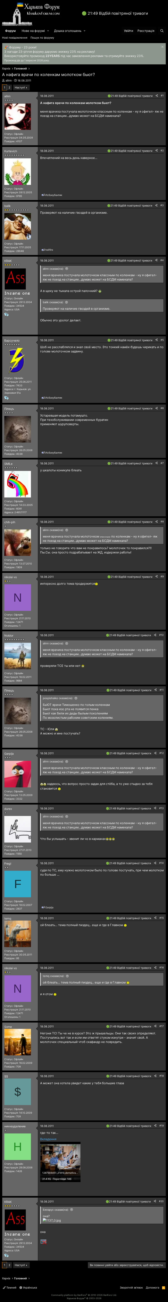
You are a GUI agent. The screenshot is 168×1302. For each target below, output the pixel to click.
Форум (10, 31)
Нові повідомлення (14, 37)
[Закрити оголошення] (162, 47)
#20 (161, 1201)
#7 (162, 463)
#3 (162, 205)
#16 (161, 967)
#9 (162, 576)
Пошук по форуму (42, 37)
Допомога (152, 1287)
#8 (162, 521)
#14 (161, 862)
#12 (161, 752)
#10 (161, 634)
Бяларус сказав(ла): (56, 1209)
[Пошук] (162, 31)
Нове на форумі (33, 31)
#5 (162, 339)
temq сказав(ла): (54, 976)
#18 (161, 1075)
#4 (162, 260)
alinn (9, 80)
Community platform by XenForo (84, 1295)
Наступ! (20, 87)
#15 (161, 917)
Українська (29, 1287)
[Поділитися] (156, 95)
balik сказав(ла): (53, 302)
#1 (162, 95)
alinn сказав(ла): (53, 268)
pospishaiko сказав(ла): (58, 698)
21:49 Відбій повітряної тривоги (118, 13)
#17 (161, 1026)
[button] (48, 31)
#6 (162, 408)
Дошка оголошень (67, 31)
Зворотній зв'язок (131, 1287)
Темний (11, 1287)
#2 (162, 150)
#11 (162, 689)
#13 (161, 808)
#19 (161, 1125)
